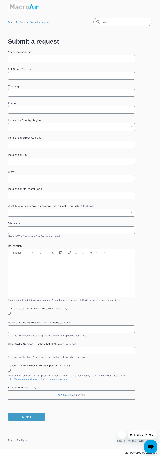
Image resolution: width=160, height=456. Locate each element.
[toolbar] (71, 252)
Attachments (22, 387)
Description (15, 245)
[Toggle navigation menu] (145, 7)
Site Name (14, 223)
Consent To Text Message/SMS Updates (39, 365)
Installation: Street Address (24, 137)
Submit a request (40, 22)
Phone (12, 103)
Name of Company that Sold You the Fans (40, 322)
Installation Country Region (24, 120)
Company (13, 86)
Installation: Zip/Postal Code (25, 188)
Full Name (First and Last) (23, 69)
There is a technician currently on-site (37, 308)
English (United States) (133, 440)
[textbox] (71, 277)
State (11, 171)
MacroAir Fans (17, 22)
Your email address (19, 52)
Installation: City (17, 154)
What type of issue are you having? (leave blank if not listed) (51, 205)
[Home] (23, 7)
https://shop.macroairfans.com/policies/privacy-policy (37, 379)
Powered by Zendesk (143, 452)
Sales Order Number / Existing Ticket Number (42, 343)
